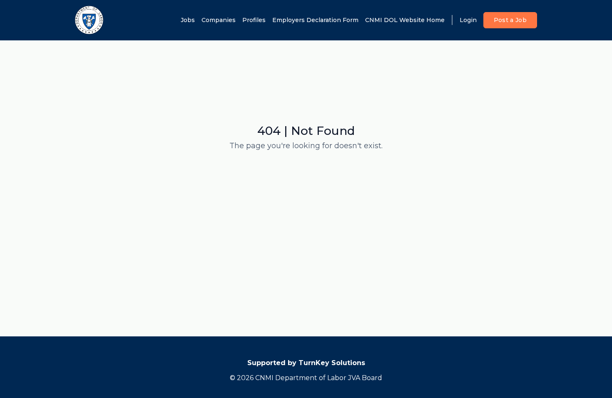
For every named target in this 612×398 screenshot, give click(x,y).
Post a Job (510, 20)
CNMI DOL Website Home (405, 20)
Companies (219, 20)
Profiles (254, 20)
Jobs (188, 20)
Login (468, 20)
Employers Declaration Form (315, 20)
